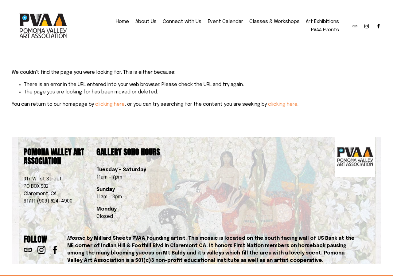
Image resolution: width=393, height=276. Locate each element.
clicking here (110, 104)
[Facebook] (378, 26)
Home (122, 21)
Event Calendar (225, 21)
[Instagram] (366, 26)
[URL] (355, 26)
